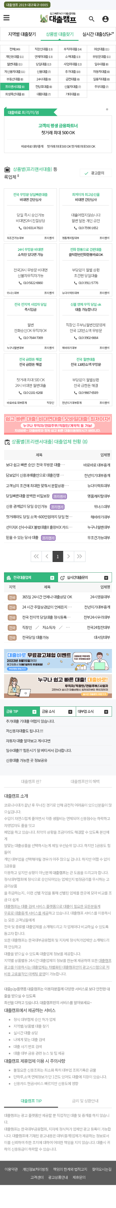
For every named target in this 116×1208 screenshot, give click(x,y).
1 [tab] (107, 109)
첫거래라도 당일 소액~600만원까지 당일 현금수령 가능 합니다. (51, 516)
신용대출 (43, 71)
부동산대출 (14, 79)
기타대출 (72, 94)
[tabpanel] (58, 134)
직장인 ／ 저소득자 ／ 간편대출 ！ (54, 627)
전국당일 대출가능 (35, 637)
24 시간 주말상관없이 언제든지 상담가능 (51, 607)
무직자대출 (72, 49)
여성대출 (101, 49)
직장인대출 (43, 49)
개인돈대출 (14, 56)
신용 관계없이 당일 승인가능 (27, 506)
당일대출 (43, 64)
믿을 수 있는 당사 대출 (22, 537)
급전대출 (72, 79)
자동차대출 (101, 71)
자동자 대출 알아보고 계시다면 (28, 740)
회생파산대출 (14, 94)
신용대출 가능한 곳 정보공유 (26, 760)
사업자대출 (72, 64)
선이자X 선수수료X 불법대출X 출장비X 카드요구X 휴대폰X (47, 527)
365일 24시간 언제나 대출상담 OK (47, 596)
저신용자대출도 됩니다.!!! (24, 730)
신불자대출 (72, 86)
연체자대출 (43, 56)
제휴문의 (79, 1177)
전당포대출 (43, 86)
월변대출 (14, 64)
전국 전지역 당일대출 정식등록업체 (47, 617)
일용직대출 (101, 79)
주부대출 (101, 86)
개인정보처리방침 (35, 1169)
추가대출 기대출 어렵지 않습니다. (30, 721)
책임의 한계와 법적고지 (70, 1169)
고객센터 (36, 1177)
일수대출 (101, 64)
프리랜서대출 (14, 86)
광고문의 (97, 173)
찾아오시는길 (101, 1169)
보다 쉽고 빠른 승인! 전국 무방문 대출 (33, 464)
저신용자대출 (14, 71)
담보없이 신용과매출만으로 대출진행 (32, 475)
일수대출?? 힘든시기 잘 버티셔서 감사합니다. (38, 750)
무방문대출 (101, 56)
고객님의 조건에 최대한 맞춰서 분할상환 (35, 485)
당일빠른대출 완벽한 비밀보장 (28, 495)
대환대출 (43, 94)
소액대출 (72, 56)
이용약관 (11, 1169)
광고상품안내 (58, 1177)
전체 (14, 49)
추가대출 (72, 71)
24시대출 (43, 79)
